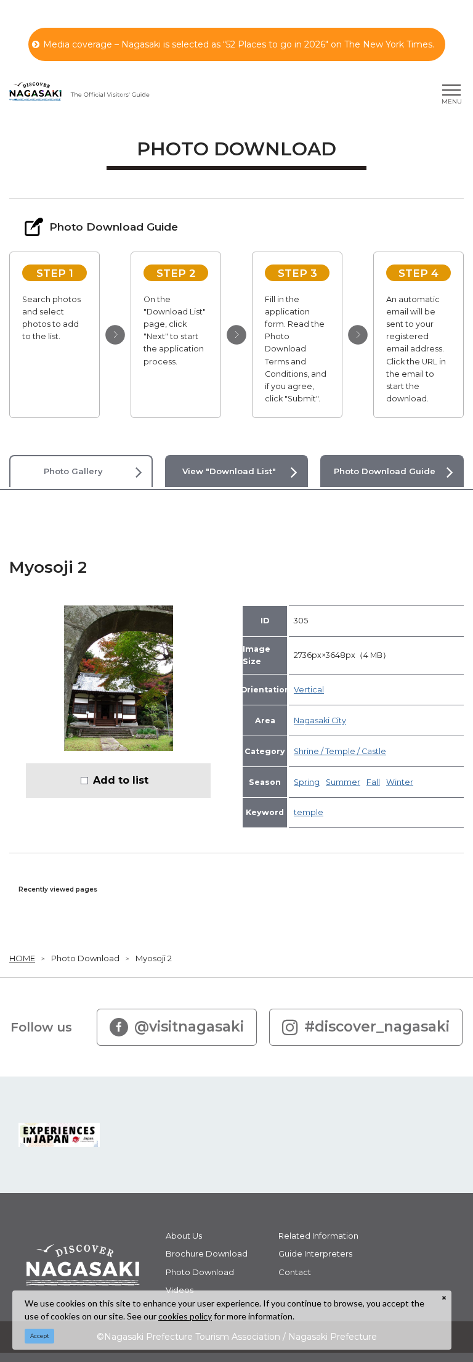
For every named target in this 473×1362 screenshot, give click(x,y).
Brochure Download (207, 1253)
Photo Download (85, 958)
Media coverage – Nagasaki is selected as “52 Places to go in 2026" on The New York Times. (238, 44)
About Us (184, 1236)
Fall (373, 782)
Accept (39, 1335)
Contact (294, 1272)
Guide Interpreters (315, 1253)
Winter (399, 782)
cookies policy (185, 1316)
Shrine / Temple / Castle (340, 751)
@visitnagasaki (189, 1026)
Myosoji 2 (153, 958)
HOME (22, 958)
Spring (307, 782)
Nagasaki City (320, 720)
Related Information (318, 1236)
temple (308, 812)
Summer (343, 782)
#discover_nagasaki (377, 1026)
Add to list (120, 780)
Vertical (309, 689)
